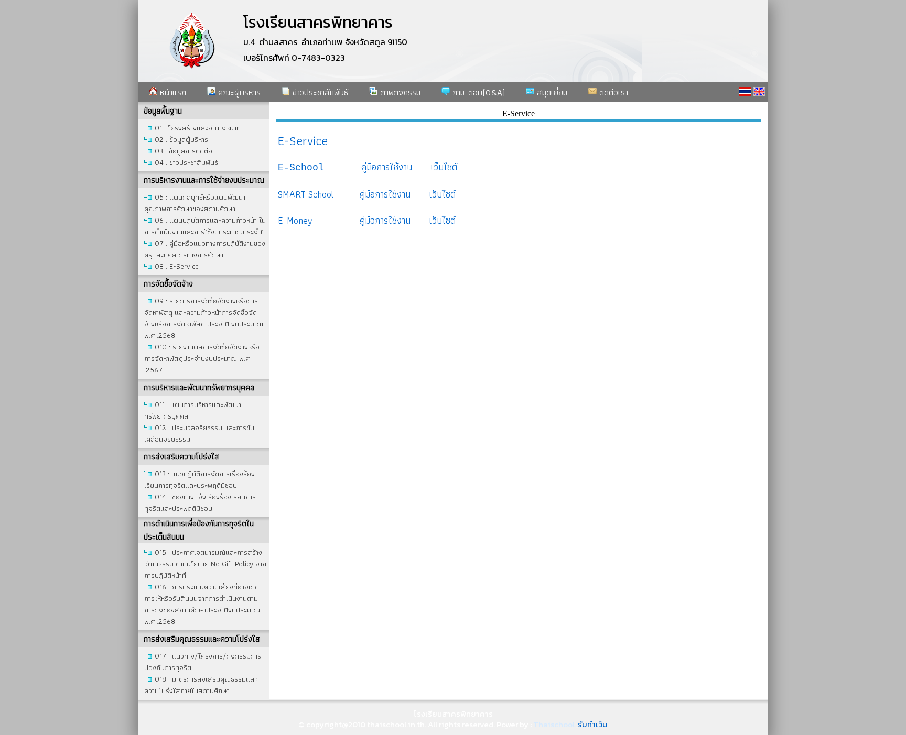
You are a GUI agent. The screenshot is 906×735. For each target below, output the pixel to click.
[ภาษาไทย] (745, 91)
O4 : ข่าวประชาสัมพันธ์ (186, 162)
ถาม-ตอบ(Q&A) (477, 92)
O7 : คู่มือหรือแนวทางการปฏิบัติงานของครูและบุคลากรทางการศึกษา (204, 248)
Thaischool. (554, 724)
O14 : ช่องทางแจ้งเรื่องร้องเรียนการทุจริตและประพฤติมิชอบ (200, 502)
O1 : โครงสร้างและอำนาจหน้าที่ (198, 128)
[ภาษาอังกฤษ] (759, 91)
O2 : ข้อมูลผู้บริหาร (181, 139)
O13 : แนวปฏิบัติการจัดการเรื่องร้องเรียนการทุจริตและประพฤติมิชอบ (199, 479)
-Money (297, 220)
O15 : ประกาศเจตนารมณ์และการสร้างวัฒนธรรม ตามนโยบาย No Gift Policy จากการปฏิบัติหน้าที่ (205, 563)
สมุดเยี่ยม (550, 92)
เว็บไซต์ (440, 220)
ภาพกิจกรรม (399, 92)
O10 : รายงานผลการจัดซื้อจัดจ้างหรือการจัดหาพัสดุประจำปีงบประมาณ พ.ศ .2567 (202, 358)
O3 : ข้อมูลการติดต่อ (183, 151)
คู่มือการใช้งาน (386, 166)
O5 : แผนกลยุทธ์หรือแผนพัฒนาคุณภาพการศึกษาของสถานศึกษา (194, 202)
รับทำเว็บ (593, 724)
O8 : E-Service (177, 266)
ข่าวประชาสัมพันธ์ (319, 92)
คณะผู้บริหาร (238, 92)
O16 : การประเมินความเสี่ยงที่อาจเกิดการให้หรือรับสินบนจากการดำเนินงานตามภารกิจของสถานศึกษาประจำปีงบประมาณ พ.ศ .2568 (202, 604)
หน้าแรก (171, 92)
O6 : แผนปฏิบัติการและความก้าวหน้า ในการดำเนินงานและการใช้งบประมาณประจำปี (205, 225)
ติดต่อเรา (612, 92)
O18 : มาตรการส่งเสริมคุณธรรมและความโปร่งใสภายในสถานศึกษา (200, 684)
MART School (308, 194)
